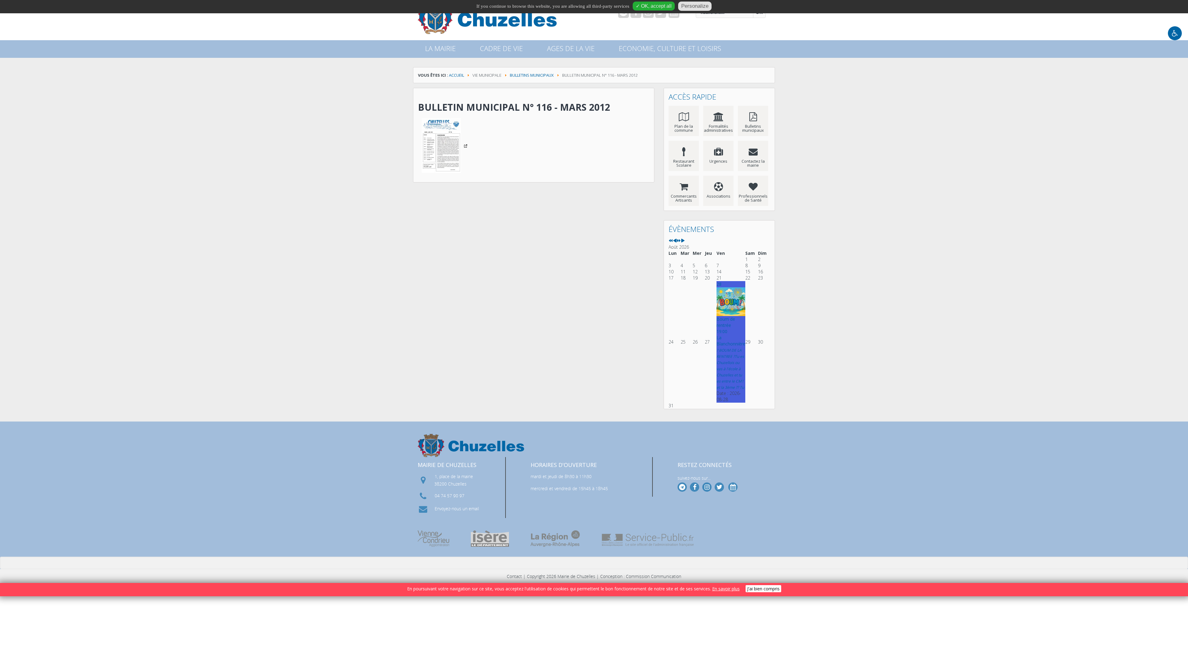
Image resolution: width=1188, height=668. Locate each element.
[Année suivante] (679, 241)
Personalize (694, 6)
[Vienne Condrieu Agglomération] (433, 538)
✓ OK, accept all (654, 6)
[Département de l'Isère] (490, 538)
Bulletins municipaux (532, 75)
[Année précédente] (671, 241)
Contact (514, 576)
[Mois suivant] (683, 241)
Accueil (456, 75)
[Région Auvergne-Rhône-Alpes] (555, 538)
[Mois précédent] (675, 241)
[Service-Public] (648, 540)
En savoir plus (726, 589)
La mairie (440, 48)
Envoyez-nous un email (457, 509)
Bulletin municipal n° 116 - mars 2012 (514, 107)
